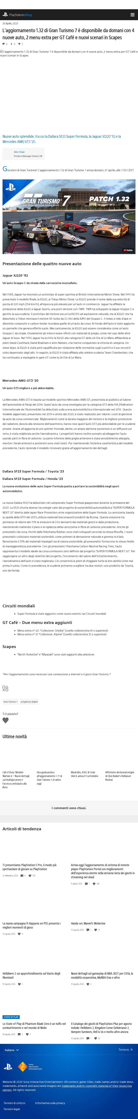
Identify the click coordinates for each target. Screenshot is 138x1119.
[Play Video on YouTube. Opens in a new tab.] (128, 250)
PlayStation (20, 15)
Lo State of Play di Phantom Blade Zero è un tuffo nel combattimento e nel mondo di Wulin (34, 1026)
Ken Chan (19, 151)
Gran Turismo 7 (10, 701)
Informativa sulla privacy (50, 1103)
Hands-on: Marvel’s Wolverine (88, 923)
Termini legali (11, 1109)
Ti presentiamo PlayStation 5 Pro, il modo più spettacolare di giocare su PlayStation (29, 867)
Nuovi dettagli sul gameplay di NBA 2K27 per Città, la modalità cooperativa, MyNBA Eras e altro (102, 975)
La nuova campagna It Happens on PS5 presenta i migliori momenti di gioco (32, 925)
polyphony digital (29, 701)
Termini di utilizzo (14, 1103)
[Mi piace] (30, 875)
